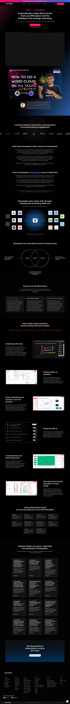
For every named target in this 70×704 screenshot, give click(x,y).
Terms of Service (63, 702)
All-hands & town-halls (27, 688)
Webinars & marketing (27, 686)
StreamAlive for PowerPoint (51, 685)
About (61, 679)
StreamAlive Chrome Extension (52, 683)
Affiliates (36, 691)
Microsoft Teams (17, 683)
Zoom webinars (17, 680)
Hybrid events (17, 688)
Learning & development (27, 680)
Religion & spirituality (27, 691)
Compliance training (27, 683)
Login (54, 3)
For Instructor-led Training (39, 686)
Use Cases (36, 683)
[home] (9, 4)
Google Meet (17, 685)
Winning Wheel (7, 685)
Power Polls (6, 680)
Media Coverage (62, 680)
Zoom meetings (17, 679)
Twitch (16, 686)
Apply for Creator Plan (50, 680)
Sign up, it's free (60, 3)
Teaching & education (27, 685)
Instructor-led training (27, 682)
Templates (36, 682)
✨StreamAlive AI (7, 679)
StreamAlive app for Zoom (51, 682)
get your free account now (36, 27)
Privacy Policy (57, 702)
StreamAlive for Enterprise (51, 686)
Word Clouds (22, 21)
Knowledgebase (37, 679)
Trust (61, 682)
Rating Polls (6, 683)
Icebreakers (37, 680)
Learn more (45, 1)
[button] (24, 4)
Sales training (26, 679)
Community (36, 689)
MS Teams (18, 21)
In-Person (16, 689)
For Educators (26, 692)
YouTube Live (17, 682)
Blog (35, 688)
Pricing (34, 3)
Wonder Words (7, 682)
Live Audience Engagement (39, 685)
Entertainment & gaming (27, 689)
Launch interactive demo (35, 655)
